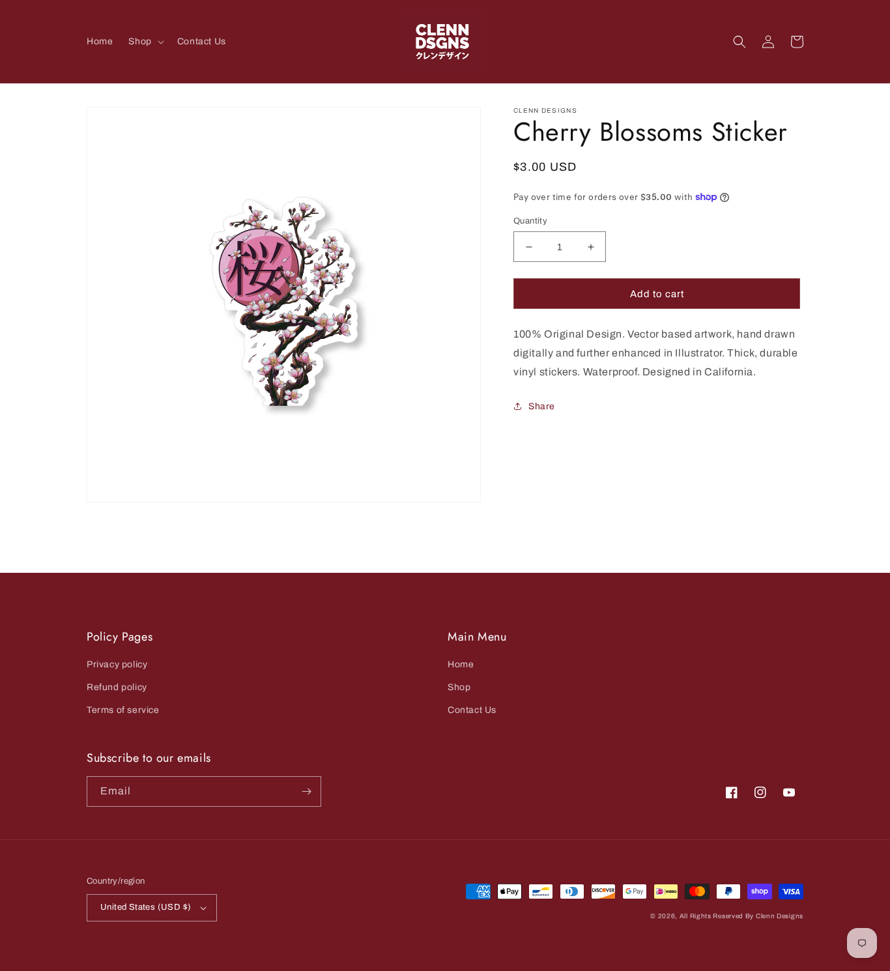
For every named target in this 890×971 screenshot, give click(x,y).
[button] (145, 41)
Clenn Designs (779, 916)
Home (461, 664)
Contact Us (472, 710)
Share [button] (541, 406)
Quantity (530, 220)
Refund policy (117, 687)
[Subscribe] (306, 791)
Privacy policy (117, 664)
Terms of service (123, 710)
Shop (459, 687)
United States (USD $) (145, 907)
